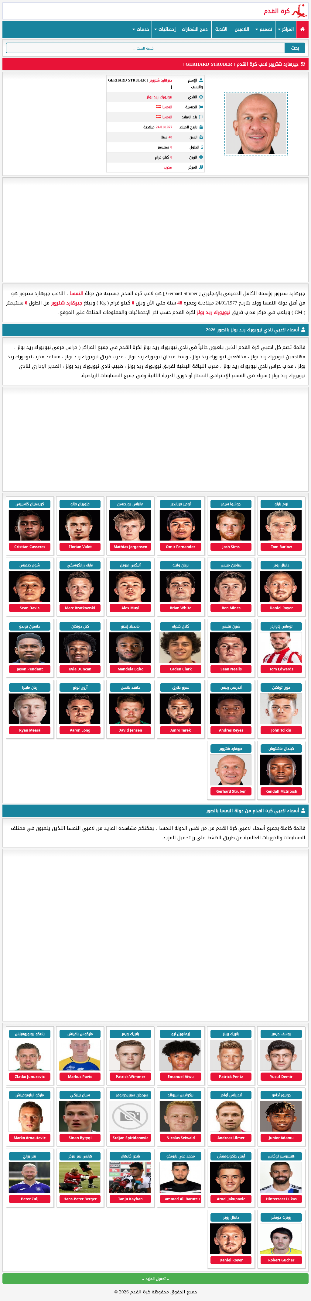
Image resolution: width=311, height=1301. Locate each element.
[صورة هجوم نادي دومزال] (231, 1191)
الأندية (221, 29)
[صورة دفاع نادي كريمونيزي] (180, 1069)
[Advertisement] (155, 229)
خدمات (142, 29)
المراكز (287, 29)
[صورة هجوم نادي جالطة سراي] (281, 1069)
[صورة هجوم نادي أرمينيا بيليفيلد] (130, 1069)
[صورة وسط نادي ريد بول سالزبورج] (29, 1069)
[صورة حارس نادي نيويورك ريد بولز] (130, 723)
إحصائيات (166, 29)
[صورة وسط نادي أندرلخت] (29, 1191)
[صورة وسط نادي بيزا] (281, 1253)
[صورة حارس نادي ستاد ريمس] (231, 1069)
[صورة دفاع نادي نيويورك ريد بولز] (281, 661)
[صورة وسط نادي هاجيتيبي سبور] (180, 1191)
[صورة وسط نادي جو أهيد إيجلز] (80, 1130)
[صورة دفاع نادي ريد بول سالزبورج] (231, 1130)
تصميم (265, 29)
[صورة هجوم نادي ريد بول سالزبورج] (281, 1130)
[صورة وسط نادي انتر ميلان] (29, 1130)
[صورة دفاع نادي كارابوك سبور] (130, 1191)
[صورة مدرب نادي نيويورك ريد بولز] (231, 784)
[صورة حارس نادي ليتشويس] (80, 1191)
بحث (295, 48)
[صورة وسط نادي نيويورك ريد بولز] (80, 600)
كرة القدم (277, 11)
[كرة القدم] (302, 29)
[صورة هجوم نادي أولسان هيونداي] (281, 1191)
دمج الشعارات (195, 29)
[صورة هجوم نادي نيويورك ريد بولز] (281, 539)
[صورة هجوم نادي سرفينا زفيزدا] (130, 1130)
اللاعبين (242, 29)
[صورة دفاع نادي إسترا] (80, 1069)
